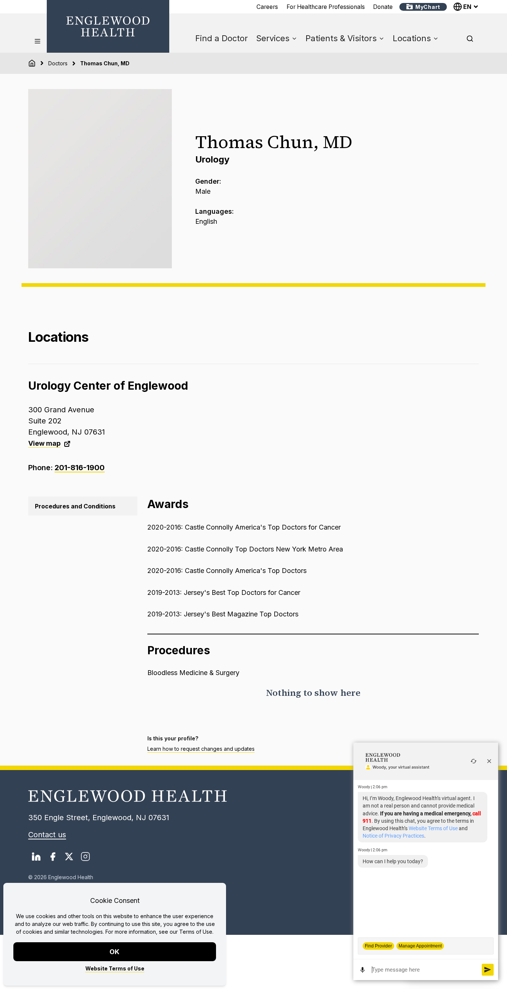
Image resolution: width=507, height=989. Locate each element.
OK (114, 952)
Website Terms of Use (114, 968)
